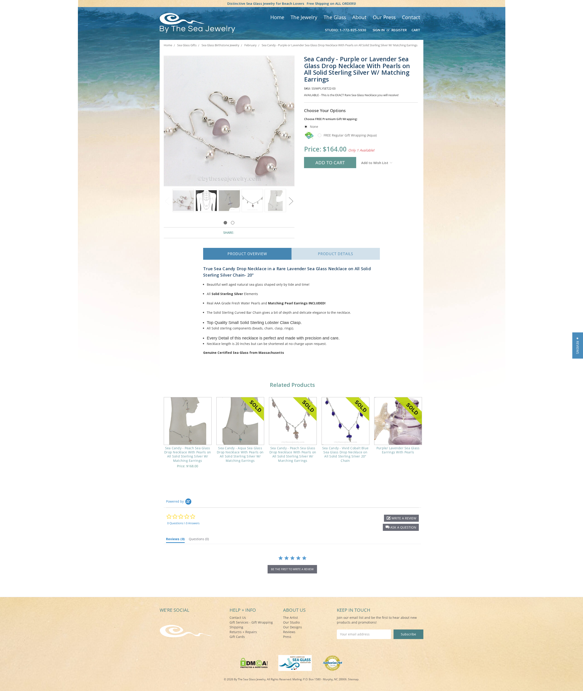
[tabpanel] (183, 201)
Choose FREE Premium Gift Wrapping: (331, 119)
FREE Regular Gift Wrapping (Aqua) (350, 135)
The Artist (290, 617)
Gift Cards (237, 636)
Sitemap (353, 679)
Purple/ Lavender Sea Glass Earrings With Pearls (398, 450)
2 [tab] (232, 222)
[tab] (175, 540)
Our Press (384, 17)
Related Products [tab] (292, 384)
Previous (167, 201)
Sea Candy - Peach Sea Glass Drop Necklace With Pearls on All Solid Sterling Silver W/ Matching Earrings (187, 454)
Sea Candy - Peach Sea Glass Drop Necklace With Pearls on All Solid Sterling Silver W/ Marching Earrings (292, 454)
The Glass (335, 17)
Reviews (289, 632)
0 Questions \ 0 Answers (183, 523)
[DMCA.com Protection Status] (254, 662)
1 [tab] (225, 222)
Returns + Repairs (243, 632)
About (359, 17)
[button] (401, 527)
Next (291, 201)
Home (277, 17)
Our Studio (291, 622)
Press (287, 636)
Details (335, 253)
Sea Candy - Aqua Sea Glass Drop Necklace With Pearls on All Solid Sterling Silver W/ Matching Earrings (240, 454)
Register (399, 30)
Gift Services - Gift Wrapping (251, 622)
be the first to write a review (292, 569)
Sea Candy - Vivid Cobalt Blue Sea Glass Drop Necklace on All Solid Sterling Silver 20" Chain (345, 454)
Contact (411, 17)
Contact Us (238, 617)
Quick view (187, 421)
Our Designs (292, 627)
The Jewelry (304, 17)
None (314, 126)
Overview (247, 253)
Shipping (236, 627)
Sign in (379, 30)
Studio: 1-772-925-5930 (345, 30)
